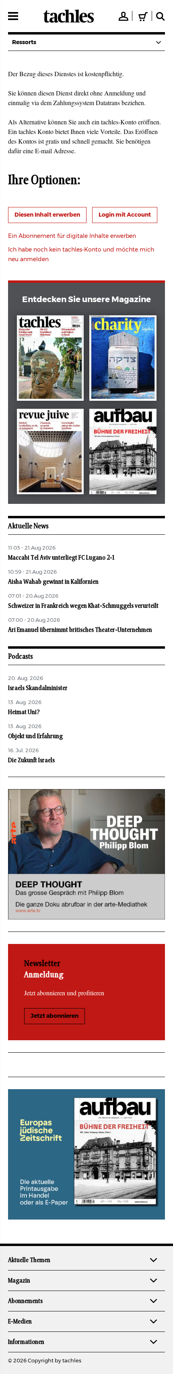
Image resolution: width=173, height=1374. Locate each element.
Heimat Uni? (24, 712)
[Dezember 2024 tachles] (50, 359)
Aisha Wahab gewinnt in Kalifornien (53, 581)
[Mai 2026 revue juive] (50, 453)
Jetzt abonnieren (54, 1016)
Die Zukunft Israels (31, 760)
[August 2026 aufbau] (123, 453)
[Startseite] (68, 16)
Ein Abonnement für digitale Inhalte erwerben (72, 236)
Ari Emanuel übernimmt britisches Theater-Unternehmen (80, 630)
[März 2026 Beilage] (123, 359)
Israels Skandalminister (38, 688)
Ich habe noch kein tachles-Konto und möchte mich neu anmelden (81, 254)
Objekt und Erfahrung (35, 736)
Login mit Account (125, 215)
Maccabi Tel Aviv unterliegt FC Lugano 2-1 (61, 557)
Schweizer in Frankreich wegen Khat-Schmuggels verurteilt (83, 606)
